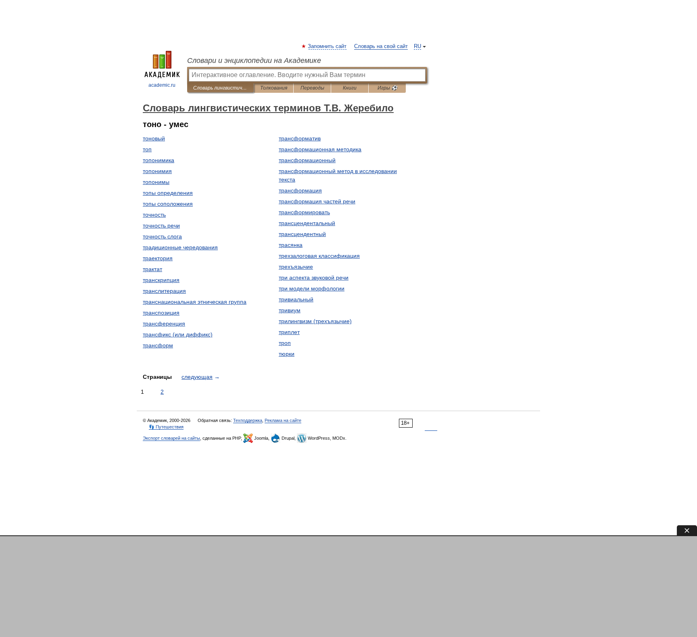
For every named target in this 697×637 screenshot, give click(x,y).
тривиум (290, 310)
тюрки (286, 354)
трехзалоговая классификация (319, 256)
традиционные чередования (180, 247)
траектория (158, 258)
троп (285, 343)
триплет (289, 332)
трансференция (164, 323)
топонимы (156, 182)
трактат (152, 269)
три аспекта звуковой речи (313, 277)
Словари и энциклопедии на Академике (254, 60)
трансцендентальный (307, 223)
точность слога (162, 236)
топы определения (168, 193)
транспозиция (161, 312)
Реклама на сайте (283, 420)
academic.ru (161, 85)
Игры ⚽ (387, 88)
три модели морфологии (311, 288)
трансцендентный (302, 234)
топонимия (157, 171)
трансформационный (307, 160)
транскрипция (161, 280)
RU (417, 46)
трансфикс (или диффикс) (178, 334)
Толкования (273, 88)
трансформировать (304, 212)
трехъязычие (296, 266)
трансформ (158, 345)
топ (147, 149)
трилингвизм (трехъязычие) (315, 321)
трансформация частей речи (317, 201)
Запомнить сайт (327, 46)
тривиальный (296, 299)
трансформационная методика (320, 149)
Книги (350, 88)
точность (154, 214)
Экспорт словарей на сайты (171, 438)
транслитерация (164, 291)
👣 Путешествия (166, 426)
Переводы (312, 88)
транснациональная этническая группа (194, 302)
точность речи (161, 225)
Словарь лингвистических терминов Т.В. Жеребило (220, 88)
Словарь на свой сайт (381, 46)
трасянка (291, 245)
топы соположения (168, 203)
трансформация (300, 190)
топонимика (158, 160)
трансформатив (300, 138)
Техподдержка (247, 420)
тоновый (154, 138)
